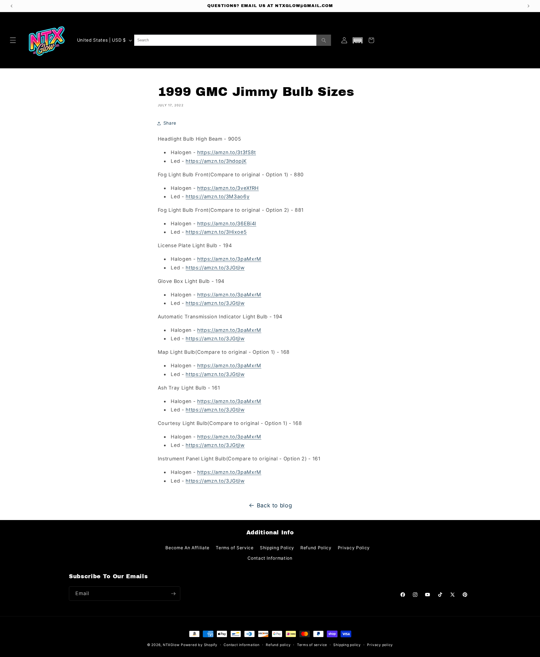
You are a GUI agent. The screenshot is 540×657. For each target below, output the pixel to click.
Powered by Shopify (199, 645)
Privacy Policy (354, 547)
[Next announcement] (528, 6)
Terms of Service (235, 547)
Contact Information (270, 558)
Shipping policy (347, 645)
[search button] (323, 40)
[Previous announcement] (11, 6)
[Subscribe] (173, 593)
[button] (13, 40)
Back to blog (274, 505)
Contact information (242, 645)
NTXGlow (171, 645)
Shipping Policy (277, 547)
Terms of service (312, 645)
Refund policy (278, 645)
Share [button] (169, 123)
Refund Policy (316, 547)
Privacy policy (380, 645)
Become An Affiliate (187, 547)
